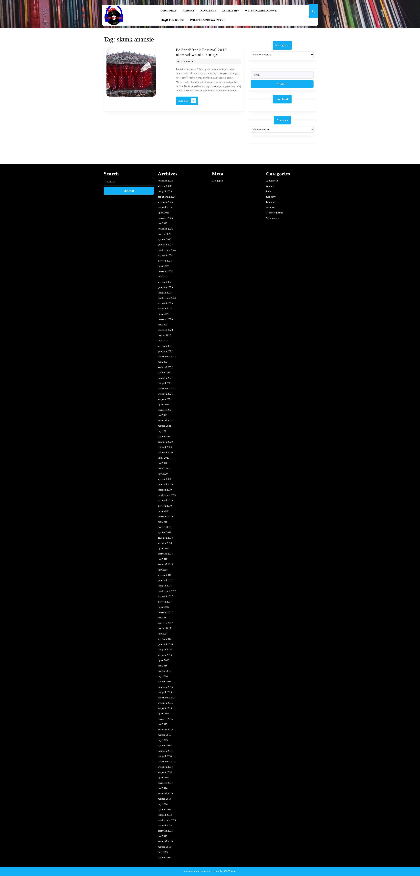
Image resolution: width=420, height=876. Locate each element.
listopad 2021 (165, 383)
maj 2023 (163, 324)
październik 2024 (167, 250)
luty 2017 (163, 633)
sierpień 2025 (165, 207)
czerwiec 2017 (165, 612)
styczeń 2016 (164, 681)
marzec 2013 (164, 847)
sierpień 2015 (165, 708)
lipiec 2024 (163, 266)
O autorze (168, 10)
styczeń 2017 (164, 639)
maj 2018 (163, 559)
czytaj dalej (188, 102)
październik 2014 (167, 761)
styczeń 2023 (164, 346)
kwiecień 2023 (165, 330)
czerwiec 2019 (165, 516)
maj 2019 (163, 521)
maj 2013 (163, 836)
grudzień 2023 (165, 287)
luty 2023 (163, 340)
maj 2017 (163, 617)
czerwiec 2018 (165, 553)
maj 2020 (163, 463)
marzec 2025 (164, 234)
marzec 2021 (164, 425)
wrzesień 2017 (165, 596)
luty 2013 (163, 852)
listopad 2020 (165, 447)
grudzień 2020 (165, 442)
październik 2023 (167, 298)
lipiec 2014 (163, 777)
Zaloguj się (217, 180)
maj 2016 (163, 665)
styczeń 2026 (164, 186)
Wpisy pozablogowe (261, 10)
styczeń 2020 (164, 479)
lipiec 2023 (163, 314)
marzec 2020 (164, 468)
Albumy (188, 10)
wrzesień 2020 (165, 452)
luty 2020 (163, 474)
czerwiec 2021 (165, 410)
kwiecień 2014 (165, 793)
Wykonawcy (272, 218)
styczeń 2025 (164, 239)
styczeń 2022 (164, 372)
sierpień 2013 (165, 825)
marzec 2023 (164, 335)
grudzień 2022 (165, 351)
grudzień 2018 (165, 537)
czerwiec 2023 (165, 319)
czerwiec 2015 (165, 719)
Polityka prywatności (207, 20)
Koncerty (208, 10)
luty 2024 (163, 276)
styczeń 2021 (164, 436)
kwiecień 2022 (165, 367)
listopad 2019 (165, 489)
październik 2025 (167, 196)
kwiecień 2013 (165, 841)
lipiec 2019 (163, 511)
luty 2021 (163, 431)
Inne (268, 191)
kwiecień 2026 (165, 180)
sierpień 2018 (165, 543)
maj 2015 (163, 724)
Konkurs (270, 202)
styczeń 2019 (164, 532)
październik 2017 (167, 591)
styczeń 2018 (164, 575)
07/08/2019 (187, 61)
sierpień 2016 (165, 655)
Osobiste (270, 207)
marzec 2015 (164, 735)
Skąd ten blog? (172, 20)
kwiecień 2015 (165, 729)
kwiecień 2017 (165, 623)
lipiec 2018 (163, 548)
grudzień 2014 (165, 751)
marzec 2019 (164, 527)
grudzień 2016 (165, 644)
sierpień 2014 (165, 772)
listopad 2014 (165, 756)
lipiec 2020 (163, 457)
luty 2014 (163, 804)
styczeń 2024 (164, 282)
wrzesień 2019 (165, 500)
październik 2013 (167, 820)
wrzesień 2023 (165, 303)
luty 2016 (163, 676)
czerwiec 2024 (165, 271)
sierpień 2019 (165, 505)
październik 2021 (167, 388)
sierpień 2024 (165, 260)
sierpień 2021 (165, 399)
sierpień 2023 (165, 308)
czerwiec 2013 (165, 830)
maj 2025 (163, 223)
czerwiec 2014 (165, 783)
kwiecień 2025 (165, 228)
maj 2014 (163, 788)
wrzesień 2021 (165, 394)
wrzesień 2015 (165, 703)
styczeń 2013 (164, 857)
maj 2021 (163, 415)
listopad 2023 (165, 292)
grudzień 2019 (165, 484)
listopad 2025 (165, 191)
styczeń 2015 (164, 745)
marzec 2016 (164, 671)
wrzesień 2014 (165, 766)
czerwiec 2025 (165, 218)
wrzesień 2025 (165, 202)
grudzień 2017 (165, 580)
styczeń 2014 (164, 809)
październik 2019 (167, 495)
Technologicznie (274, 212)
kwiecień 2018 (165, 564)
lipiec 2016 (163, 660)
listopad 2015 (165, 692)
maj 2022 (163, 362)
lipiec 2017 (163, 607)
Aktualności (272, 180)
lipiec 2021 (163, 404)
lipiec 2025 (163, 212)
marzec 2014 (164, 798)
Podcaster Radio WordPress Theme (201, 871)
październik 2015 (167, 697)
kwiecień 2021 (165, 420)
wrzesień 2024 (165, 255)
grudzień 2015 (165, 687)
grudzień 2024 (165, 244)
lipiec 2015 (163, 713)
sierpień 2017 (165, 601)
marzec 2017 (164, 628)
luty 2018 (163, 569)
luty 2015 (163, 740)
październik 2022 (167, 356)
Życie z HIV (230, 10)
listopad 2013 (165, 815)
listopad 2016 (165, 649)
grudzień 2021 (165, 378)
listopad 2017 (165, 585)
